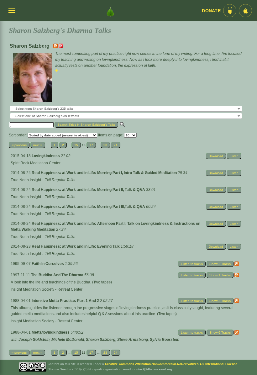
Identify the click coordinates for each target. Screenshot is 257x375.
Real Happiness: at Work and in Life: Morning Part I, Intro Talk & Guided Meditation (105, 173)
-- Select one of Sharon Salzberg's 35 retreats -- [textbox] (47, 116)
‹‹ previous (19, 145)
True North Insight (26, 180)
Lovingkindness (46, 156)
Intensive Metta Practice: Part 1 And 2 (66, 300)
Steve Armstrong (132, 339)
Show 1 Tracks (220, 275)
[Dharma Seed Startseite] (110, 11)
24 (116, 145)
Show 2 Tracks (220, 264)
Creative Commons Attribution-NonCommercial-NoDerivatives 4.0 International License (171, 364)
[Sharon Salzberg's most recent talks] (56, 47)
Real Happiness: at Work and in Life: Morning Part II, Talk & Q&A (89, 190)
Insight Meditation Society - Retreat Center (46, 289)
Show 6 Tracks (220, 332)
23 (105, 145)
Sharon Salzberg (100, 339)
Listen (234, 156)
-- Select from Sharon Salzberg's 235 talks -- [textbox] (44, 108)
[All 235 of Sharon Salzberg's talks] (61, 47)
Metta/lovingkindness (51, 332)
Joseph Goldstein (34, 339)
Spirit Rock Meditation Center (35, 163)
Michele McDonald (67, 339)
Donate (211, 10)
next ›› (37, 145)
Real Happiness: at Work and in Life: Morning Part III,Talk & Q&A (89, 206)
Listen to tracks (192, 264)
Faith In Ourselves (48, 263)
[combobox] (126, 109)
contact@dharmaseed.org (152, 369)
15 (76, 145)
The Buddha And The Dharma (57, 275)
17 (91, 145)
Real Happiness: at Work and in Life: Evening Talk (76, 246)
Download (216, 156)
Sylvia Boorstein (164, 339)
